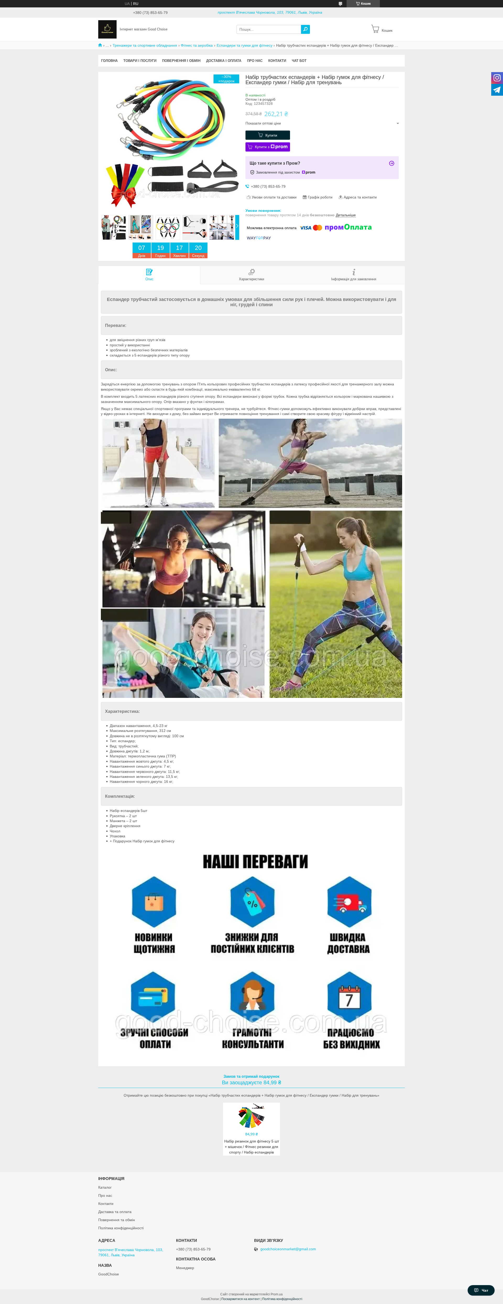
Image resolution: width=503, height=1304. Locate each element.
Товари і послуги (139, 61)
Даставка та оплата (115, 1212)
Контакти (277, 61)
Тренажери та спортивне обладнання (145, 45)
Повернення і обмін (181, 61)
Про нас (255, 61)
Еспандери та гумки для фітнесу (244, 45)
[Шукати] (305, 29)
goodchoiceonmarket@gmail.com (288, 1249)
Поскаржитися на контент (240, 1299)
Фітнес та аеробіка (197, 45)
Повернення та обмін (116, 1220)
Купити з (262, 147)
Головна (109, 61)
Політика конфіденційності (121, 1228)
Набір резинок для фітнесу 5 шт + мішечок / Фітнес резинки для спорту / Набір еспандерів (251, 1146)
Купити (271, 135)
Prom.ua (277, 1294)
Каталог (105, 1187)
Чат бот (299, 61)
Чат (485, 1290)
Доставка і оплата (223, 61)
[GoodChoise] (107, 29)
